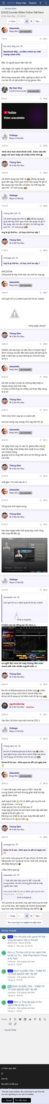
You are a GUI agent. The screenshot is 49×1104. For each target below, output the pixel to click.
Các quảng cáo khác (26, 961)
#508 (45, 344)
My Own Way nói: (12, 46)
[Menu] (4, 3)
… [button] (23, 21)
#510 (45, 410)
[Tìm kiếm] (45, 3)
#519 (45, 783)
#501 (45, 38)
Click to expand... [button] (24, 619)
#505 (45, 205)
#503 (45, 145)
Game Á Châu (25, 942)
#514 (45, 524)
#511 (45, 440)
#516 (45, 684)
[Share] (40, 39)
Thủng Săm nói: (11, 213)
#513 (45, 500)
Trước (12, 21)
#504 (45, 172)
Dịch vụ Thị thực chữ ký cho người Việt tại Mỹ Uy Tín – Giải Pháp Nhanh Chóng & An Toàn (27, 955)
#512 (45, 476)
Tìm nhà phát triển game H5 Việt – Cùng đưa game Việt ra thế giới (27, 938)
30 (31, 21)
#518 (45, 738)
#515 (45, 590)
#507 (45, 292)
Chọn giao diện (9, 1068)
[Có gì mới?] (40, 3)
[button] (24, 1073)
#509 (45, 377)
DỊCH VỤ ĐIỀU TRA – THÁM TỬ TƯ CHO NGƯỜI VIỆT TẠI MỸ (27, 972)
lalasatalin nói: (10, 597)
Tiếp (37, 21)
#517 (45, 714)
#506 (45, 250)
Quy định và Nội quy (9, 1084)
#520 (45, 837)
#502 (45, 98)
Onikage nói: (9, 257)
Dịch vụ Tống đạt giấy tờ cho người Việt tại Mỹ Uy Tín (25, 1003)
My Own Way (9, 16)
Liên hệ (4, 1078)
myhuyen (12, 961)
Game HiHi (12, 942)
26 (27, 21)
